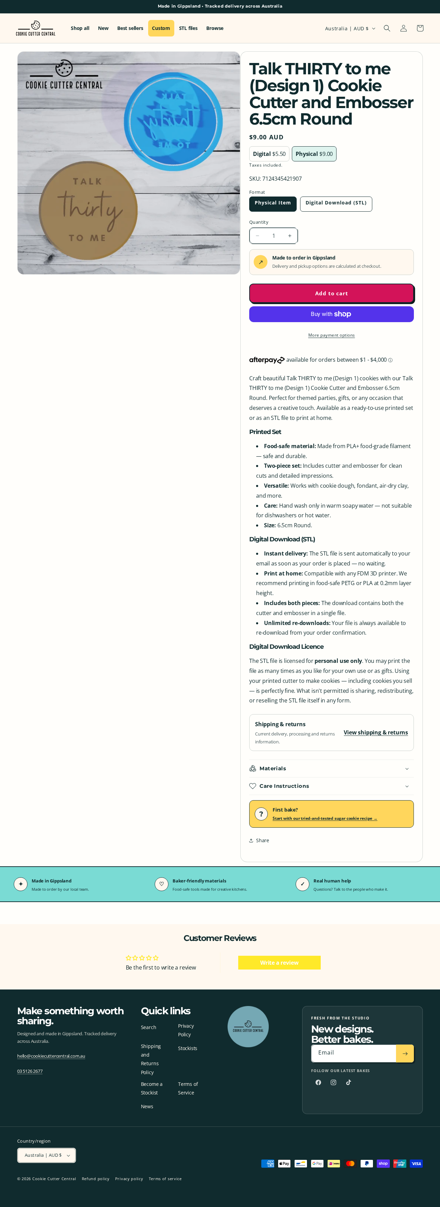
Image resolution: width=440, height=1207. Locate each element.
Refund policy (96, 1178)
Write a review (279, 962)
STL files (188, 28)
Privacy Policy (186, 1030)
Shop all (80, 28)
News (147, 1106)
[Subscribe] (405, 1053)
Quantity (258, 222)
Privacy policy (129, 1178)
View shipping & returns (376, 732)
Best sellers (130, 28)
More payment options (331, 335)
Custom (161, 28)
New (103, 28)
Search (148, 1027)
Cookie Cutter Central (54, 1178)
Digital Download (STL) (336, 202)
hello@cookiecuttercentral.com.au (51, 1056)
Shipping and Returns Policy (151, 1059)
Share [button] (262, 840)
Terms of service (165, 1178)
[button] (387, 28)
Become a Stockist (152, 1088)
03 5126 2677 (30, 1071)
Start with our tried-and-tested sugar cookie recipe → (325, 818)
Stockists (187, 1048)
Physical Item (273, 202)
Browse (214, 28)
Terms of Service (188, 1088)
